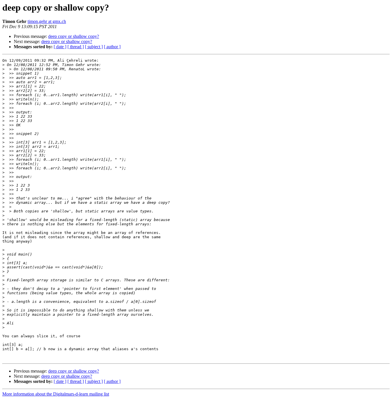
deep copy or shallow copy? (73, 36)
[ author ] (112, 46)
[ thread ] (75, 46)
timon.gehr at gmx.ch (47, 21)
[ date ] (60, 46)
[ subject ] (94, 46)
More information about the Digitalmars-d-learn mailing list (55, 394)
